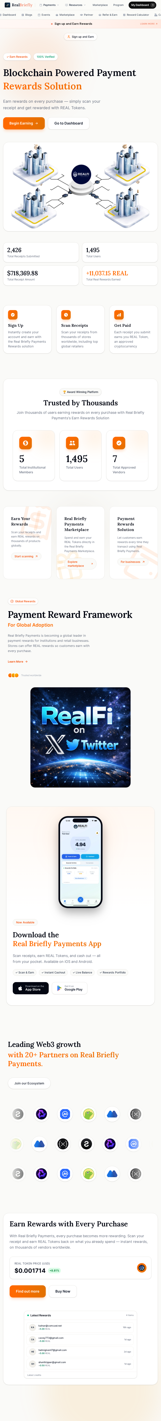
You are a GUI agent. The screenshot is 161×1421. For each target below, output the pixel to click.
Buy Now (62, 1291)
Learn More (15, 661)
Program (118, 4)
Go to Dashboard (68, 123)
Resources (75, 4)
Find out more (27, 1291)
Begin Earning (21, 123)
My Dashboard (140, 4)
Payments (49, 4)
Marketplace (100, 4)
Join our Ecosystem (29, 1083)
